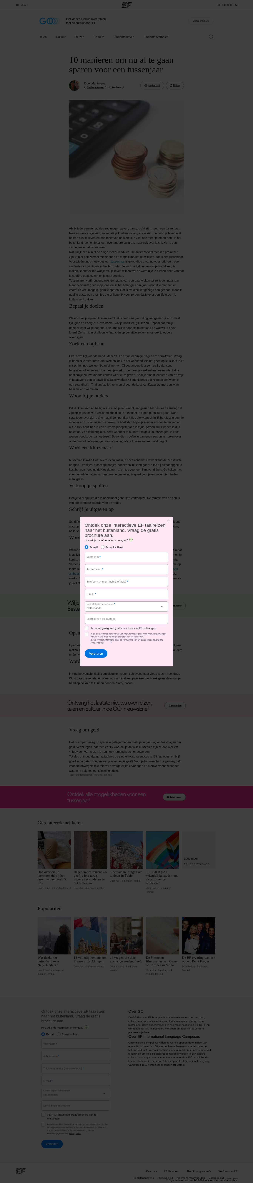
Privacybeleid (97, 643)
